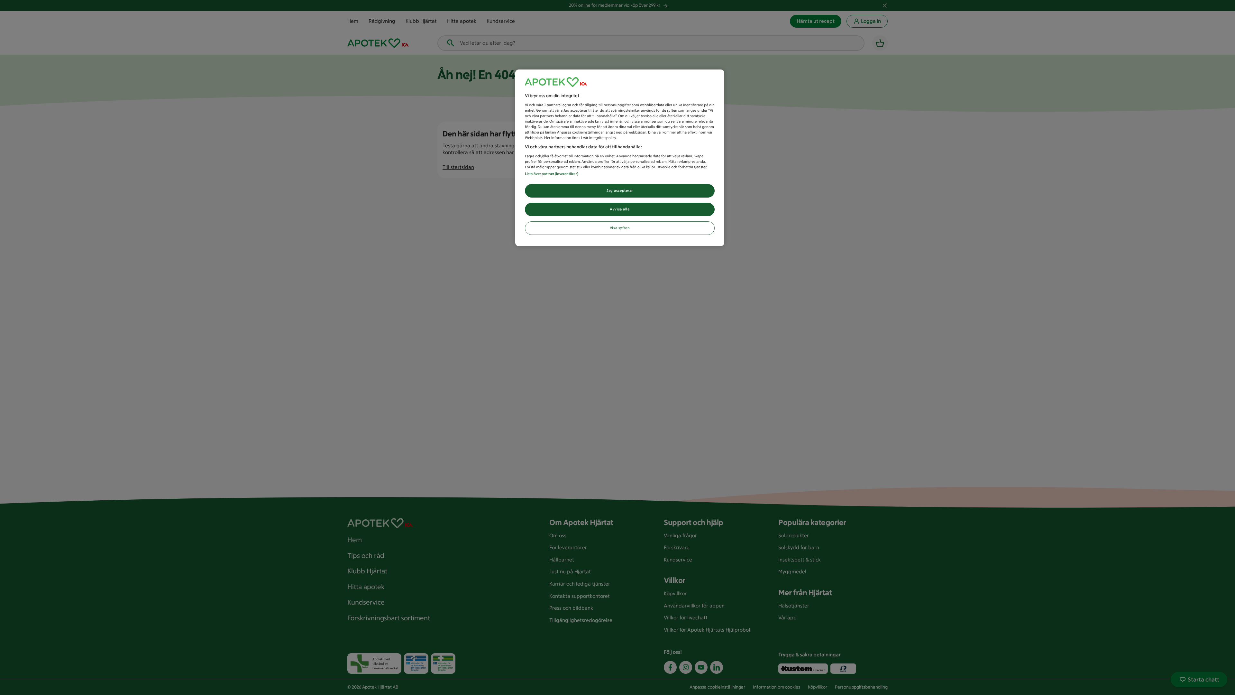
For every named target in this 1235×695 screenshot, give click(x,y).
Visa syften (620, 228)
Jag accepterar (620, 190)
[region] (619, 158)
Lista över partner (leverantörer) (551, 173)
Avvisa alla (619, 209)
